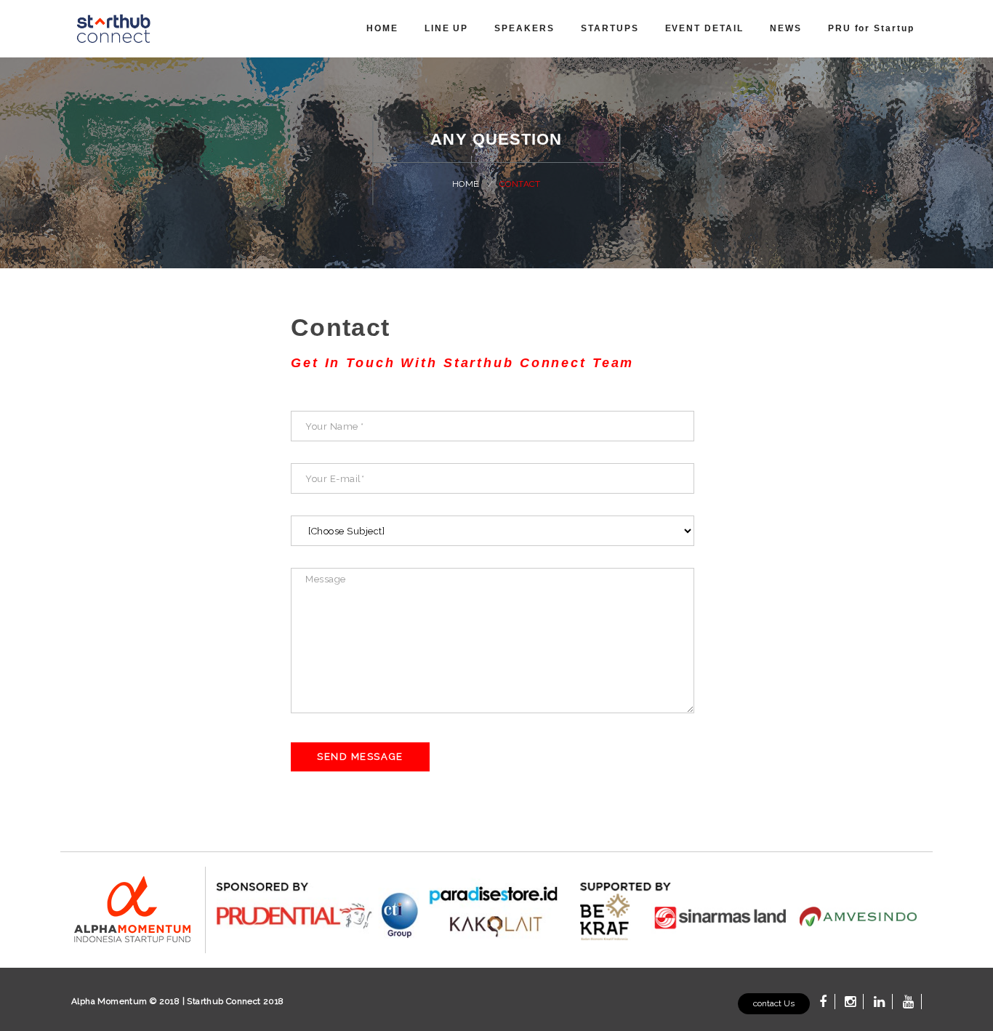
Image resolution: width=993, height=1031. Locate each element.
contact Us (774, 1003)
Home (465, 184)
